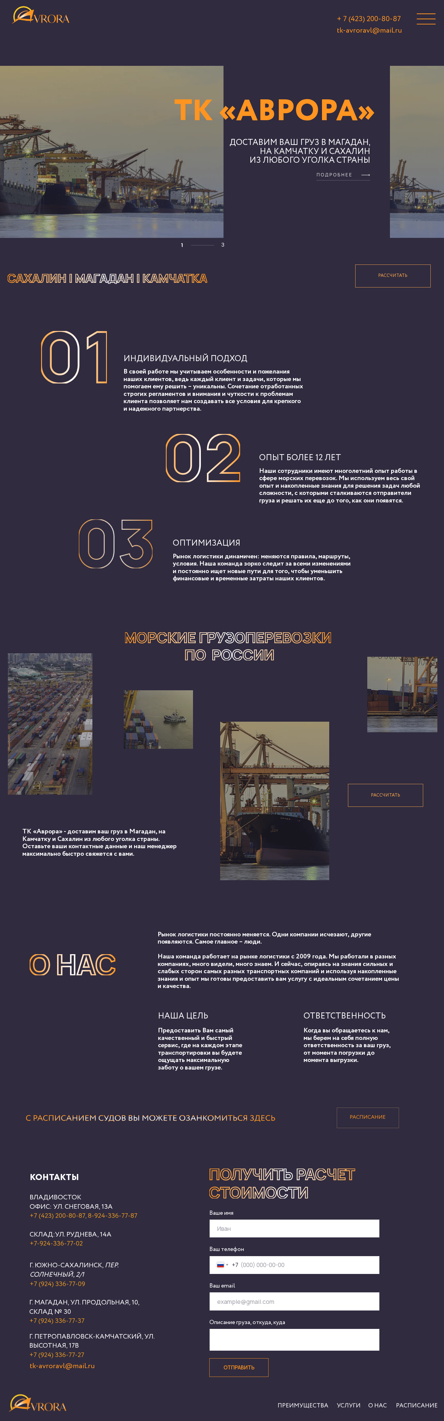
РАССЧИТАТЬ (392, 275)
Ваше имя (221, 1213)
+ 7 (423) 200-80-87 (369, 19)
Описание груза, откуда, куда (247, 1322)
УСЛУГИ (349, 1405)
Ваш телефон (226, 1249)
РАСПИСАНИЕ (417, 1405)
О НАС (377, 1405)
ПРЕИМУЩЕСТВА (303, 1405)
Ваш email (222, 1285)
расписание (368, 1117)
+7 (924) (42, 1355)
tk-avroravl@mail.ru (369, 30)
